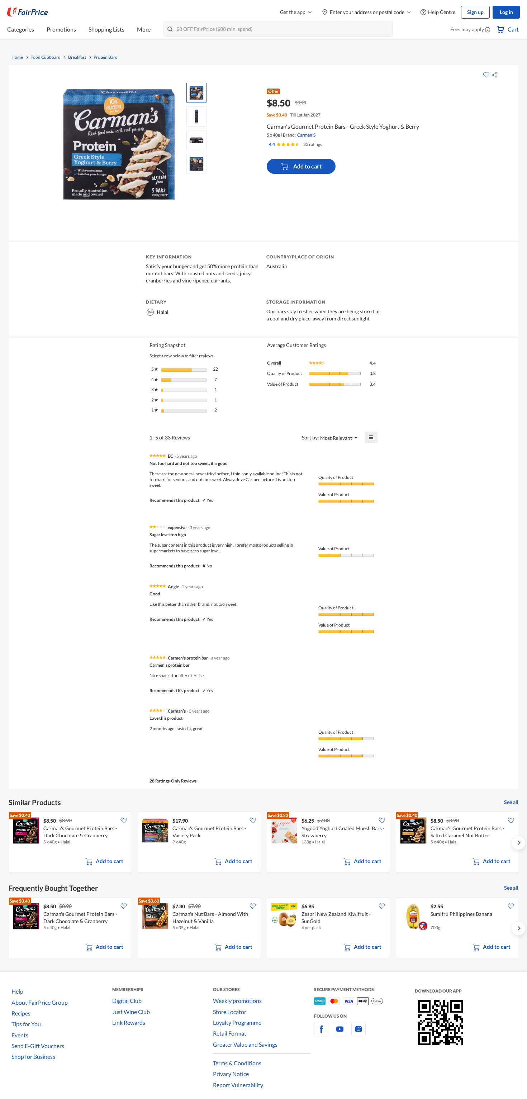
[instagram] (358, 1033)
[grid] (263, 843)
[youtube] (340, 1033)
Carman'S (306, 135)
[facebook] (321, 1033)
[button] (487, 30)
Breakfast (77, 57)
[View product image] (196, 93)
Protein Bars (105, 57)
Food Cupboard (45, 57)
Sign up (475, 12)
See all (511, 802)
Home (17, 57)
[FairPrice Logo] (27, 12)
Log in (506, 12)
